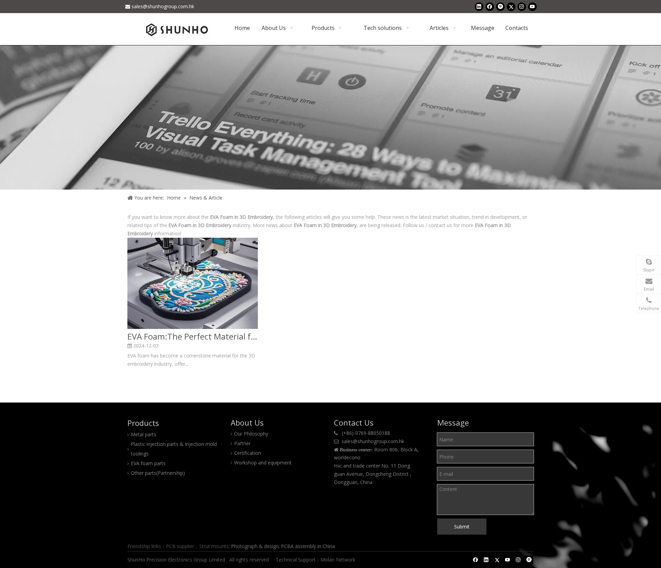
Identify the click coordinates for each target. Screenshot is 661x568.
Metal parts (143, 434)
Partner (242, 443)
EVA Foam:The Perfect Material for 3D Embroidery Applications (192, 336)
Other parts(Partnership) (158, 473)
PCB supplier (180, 546)
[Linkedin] (479, 6)
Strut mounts (214, 546)
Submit (462, 526)
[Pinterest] (500, 6)
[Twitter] (511, 6)
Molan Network (339, 559)
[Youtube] (532, 6)
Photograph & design (255, 546)
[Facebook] (489, 6)
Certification (247, 453)
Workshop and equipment (263, 462)
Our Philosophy (251, 433)
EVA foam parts (148, 463)
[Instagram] (521, 6)
